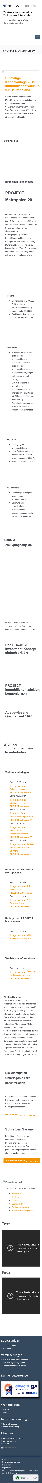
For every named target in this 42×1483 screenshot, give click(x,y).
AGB (4, 1459)
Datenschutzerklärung (11, 1462)
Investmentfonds (9, 1345)
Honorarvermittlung (11, 1427)
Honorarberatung (10, 1424)
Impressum (6, 1468)
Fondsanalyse (8, 1348)
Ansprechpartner (9, 1441)
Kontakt (6, 1444)
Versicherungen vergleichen (14, 1362)
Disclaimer (6, 1465)
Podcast (6, 1410)
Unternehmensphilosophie (13, 1438)
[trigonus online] (21, 6)
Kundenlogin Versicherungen (14, 1365)
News (5, 1412)
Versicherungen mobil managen (15, 1360)
